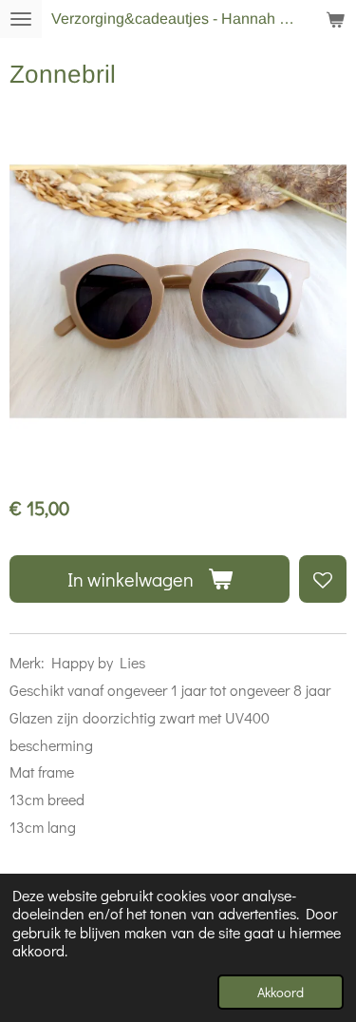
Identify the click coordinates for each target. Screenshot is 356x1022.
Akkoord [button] (280, 992)
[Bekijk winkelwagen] (335, 19)
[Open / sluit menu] (21, 19)
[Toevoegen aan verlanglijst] (323, 579)
